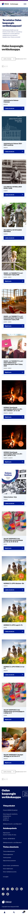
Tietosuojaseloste (8, 854)
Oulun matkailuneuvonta (9, 871)
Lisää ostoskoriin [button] (9, 108)
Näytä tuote (8, 281)
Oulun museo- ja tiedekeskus (11, 865)
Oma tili (4, 912)
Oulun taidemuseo (8, 868)
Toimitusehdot (7, 857)
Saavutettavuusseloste (9, 860)
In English (5, 876)
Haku (14, 912)
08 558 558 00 (11, 838)
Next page (7, 66)
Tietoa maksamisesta (9, 851)
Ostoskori (22, 911)
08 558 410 (10, 810)
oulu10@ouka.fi (17, 824)
